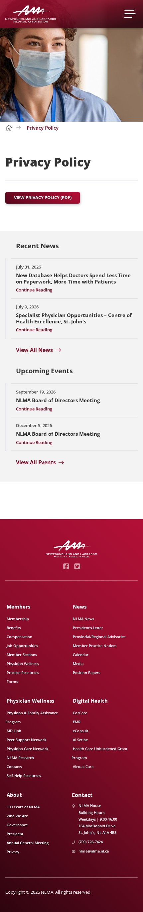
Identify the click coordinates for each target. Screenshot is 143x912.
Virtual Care (83, 766)
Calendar (80, 654)
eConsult (80, 730)
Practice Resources (23, 672)
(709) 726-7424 (90, 841)
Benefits (14, 627)
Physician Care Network (27, 748)
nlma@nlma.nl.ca (93, 851)
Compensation (19, 636)
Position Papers (86, 672)
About (14, 794)
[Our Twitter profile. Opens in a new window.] (77, 566)
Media (78, 663)
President (15, 833)
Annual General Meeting (28, 842)
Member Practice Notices (94, 645)
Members (18, 606)
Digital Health (90, 700)
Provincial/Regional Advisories (99, 636)
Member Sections (22, 654)
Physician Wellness (23, 663)
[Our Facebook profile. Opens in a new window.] (66, 566)
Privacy (13, 851)
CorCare (80, 712)
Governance (17, 824)
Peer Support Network (26, 739)
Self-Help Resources (24, 775)
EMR (76, 721)
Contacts (14, 766)
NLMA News (83, 618)
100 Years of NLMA (23, 806)
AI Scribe (80, 739)
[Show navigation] (131, 13)
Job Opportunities (22, 645)
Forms (12, 681)
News (79, 606)
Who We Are (17, 815)
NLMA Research (20, 757)
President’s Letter (88, 627)
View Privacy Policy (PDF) (43, 197)
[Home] (30, 14)
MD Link (14, 730)
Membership (18, 618)
